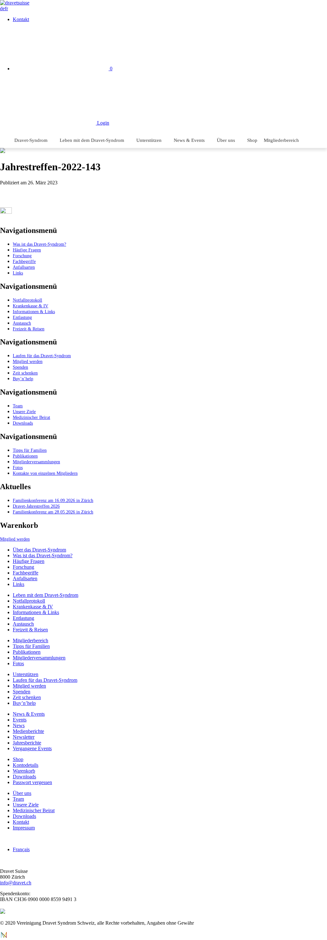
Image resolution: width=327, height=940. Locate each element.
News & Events (189, 140)
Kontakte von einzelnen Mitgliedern (45, 473)
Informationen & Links (34, 311)
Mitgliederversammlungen (36, 461)
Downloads (23, 423)
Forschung (22, 255)
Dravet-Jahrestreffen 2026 (36, 506)
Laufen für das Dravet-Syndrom (42, 355)
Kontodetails (25, 765)
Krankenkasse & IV (30, 305)
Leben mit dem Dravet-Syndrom (92, 140)
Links (18, 272)
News (19, 725)
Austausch (22, 323)
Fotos (18, 467)
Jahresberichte (27, 742)
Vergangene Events (32, 748)
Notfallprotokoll (27, 300)
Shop (252, 140)
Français (21, 849)
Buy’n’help (23, 378)
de (2, 8)
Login (102, 123)
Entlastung (22, 317)
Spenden (20, 367)
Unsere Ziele (24, 411)
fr (6, 8)
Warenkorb (24, 771)
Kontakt (21, 19)
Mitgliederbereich (281, 140)
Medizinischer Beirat (31, 417)
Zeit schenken (25, 372)
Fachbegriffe (24, 261)
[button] (311, 156)
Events (20, 719)
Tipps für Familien (30, 450)
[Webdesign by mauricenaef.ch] (4, 937)
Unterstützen (149, 140)
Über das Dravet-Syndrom (39, 549)
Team (18, 405)
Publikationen (25, 455)
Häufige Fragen (27, 249)
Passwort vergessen (32, 782)
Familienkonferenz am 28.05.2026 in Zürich (53, 511)
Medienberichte (28, 731)
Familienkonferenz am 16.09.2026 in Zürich (53, 500)
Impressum (24, 827)
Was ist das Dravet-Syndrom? (39, 244)
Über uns (226, 140)
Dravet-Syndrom (31, 140)
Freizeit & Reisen (28, 328)
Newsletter (23, 737)
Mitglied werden (27, 361)
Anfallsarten (24, 267)
